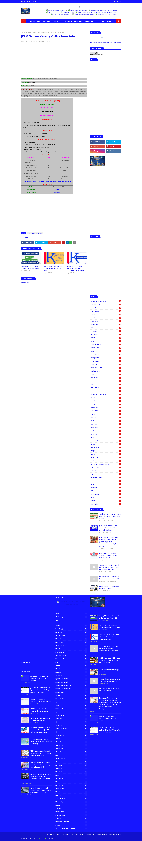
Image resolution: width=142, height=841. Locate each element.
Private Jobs (106, 334)
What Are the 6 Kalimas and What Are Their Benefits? (109, 690)
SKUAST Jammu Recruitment (86, 14)
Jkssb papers (106, 364)
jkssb (105, 374)
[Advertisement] (54, 59)
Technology (105, 391)
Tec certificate (105, 461)
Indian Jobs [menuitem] (57, 21)
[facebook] (114, 1)
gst (105, 474)
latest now (105, 401)
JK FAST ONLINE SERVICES (64, 14)
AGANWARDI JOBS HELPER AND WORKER (105, 10)
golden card (105, 471)
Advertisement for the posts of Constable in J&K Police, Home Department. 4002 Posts (109, 567)
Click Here (57, 189)
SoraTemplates (43, 838)
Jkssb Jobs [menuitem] (110, 21)
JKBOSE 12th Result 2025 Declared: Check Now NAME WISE (41, 700)
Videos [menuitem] (25, 26)
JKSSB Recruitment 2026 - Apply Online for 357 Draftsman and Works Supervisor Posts (109, 660)
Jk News (106, 341)
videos (105, 444)
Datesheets (105, 414)
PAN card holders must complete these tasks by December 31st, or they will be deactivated (41, 765)
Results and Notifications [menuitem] (94, 21)
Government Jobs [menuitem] (33, 21)
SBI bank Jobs (105, 387)
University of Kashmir (105, 441)
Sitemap (118, 834)
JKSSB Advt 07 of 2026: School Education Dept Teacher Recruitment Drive (75, 268)
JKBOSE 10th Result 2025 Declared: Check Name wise (39, 710)
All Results (106, 328)
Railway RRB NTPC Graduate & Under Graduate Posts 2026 (30, 267)
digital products (105, 467)
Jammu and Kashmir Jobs (33, 32)
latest (105, 484)
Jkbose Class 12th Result (78, 10)
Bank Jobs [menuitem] (46, 21)
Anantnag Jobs (106, 348)
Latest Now (106, 318)
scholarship (105, 504)
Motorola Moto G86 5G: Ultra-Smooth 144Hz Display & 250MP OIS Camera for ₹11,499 (41, 790)
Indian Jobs (106, 321)
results (105, 501)
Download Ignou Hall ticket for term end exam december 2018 (109, 578)
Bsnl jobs (105, 404)
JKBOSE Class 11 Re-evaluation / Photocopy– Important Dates (109, 680)
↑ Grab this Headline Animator (71, 604)
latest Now (105, 397)
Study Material (105, 457)
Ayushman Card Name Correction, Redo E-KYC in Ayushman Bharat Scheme (110, 516)
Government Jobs (106, 361)
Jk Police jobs (106, 354)
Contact (34, 1)
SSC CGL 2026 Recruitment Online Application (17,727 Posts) (53, 268)
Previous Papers (105, 447)
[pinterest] (120, 1)
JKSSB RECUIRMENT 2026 (57, 10)
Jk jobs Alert (26, 41)
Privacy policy (97, 834)
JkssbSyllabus (106, 358)
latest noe (105, 487)
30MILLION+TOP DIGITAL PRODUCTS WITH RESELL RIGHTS (39, 678)
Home (23, 1)
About (28, 1)
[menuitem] (23, 21)
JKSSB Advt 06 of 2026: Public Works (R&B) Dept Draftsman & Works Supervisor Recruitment (109, 649)
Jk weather (105, 424)
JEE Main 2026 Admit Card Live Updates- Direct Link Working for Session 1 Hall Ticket (40, 690)
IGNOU (105, 421)
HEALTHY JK (105, 417)
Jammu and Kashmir (105, 381)
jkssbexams (105, 481)
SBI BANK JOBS (71, 12)
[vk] (113, 151)
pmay (105, 497)
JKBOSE (106, 338)
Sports (105, 454)
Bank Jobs (106, 314)
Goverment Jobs (106, 304)
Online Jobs (105, 427)
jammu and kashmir (105, 477)
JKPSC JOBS (106, 331)
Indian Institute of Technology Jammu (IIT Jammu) (109, 587)
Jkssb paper (105, 407)
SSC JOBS (105, 451)
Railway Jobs (106, 351)
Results (105, 437)
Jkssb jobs (106, 308)
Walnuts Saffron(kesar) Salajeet (105, 464)
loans (105, 491)
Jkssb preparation (106, 344)
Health (105, 384)
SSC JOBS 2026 (56, 12)
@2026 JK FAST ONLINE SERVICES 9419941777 (60, 834)
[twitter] (117, 1)
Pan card (105, 431)
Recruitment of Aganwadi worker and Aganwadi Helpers (40, 719)
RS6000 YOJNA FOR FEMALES (110, 14)
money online (105, 494)
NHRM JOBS (105, 411)
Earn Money (105, 377)
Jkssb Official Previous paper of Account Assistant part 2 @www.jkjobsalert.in (109, 528)
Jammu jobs (106, 324)
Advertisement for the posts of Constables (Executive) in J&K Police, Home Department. (40, 730)
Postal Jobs (105, 434)
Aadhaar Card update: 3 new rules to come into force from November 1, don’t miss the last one (41, 777)
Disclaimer (88, 834)
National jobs (106, 311)
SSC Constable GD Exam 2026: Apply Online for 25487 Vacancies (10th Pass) (41, 742)
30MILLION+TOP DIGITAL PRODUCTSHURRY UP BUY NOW (106, 42)
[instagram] (97, 151)
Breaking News (105, 371)
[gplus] (97, 146)
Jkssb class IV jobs (105, 367)
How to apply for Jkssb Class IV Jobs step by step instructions (100, 12)
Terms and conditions (108, 834)
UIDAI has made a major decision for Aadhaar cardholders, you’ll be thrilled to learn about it (41, 753)
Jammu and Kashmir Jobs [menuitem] (73, 21)
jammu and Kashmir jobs (105, 394)
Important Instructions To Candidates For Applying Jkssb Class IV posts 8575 (109, 556)
